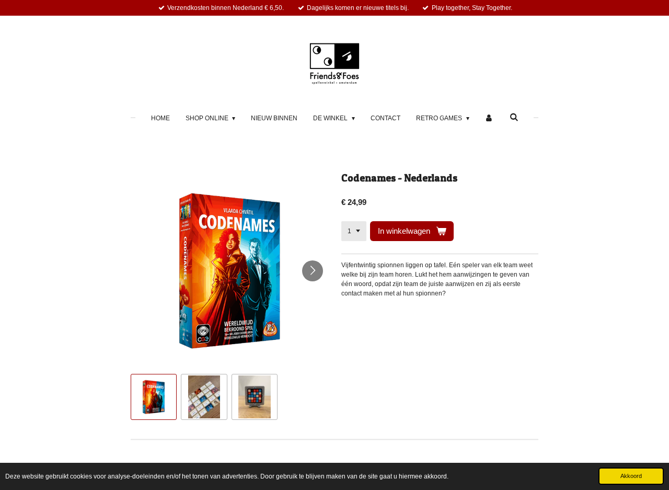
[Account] (489, 118)
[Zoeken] (514, 117)
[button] (154, 397)
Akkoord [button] (631, 476)
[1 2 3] (353, 231)
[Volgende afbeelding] (312, 270)
